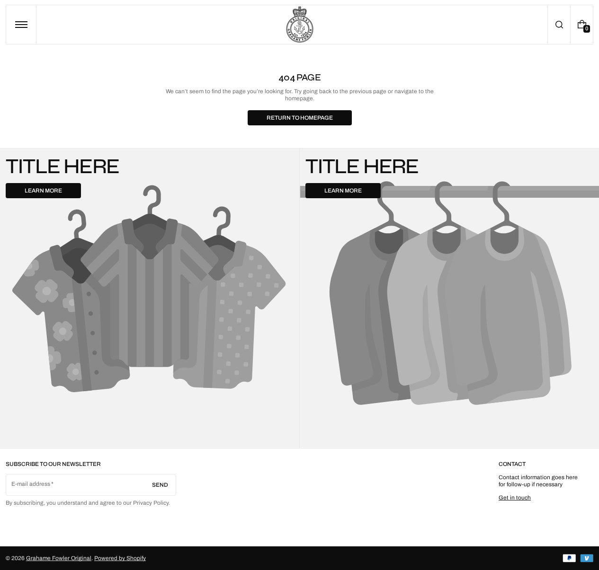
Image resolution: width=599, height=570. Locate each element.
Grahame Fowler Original (58, 558)
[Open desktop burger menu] (21, 24)
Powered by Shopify (120, 558)
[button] (559, 24)
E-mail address (31, 484)
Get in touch (515, 497)
